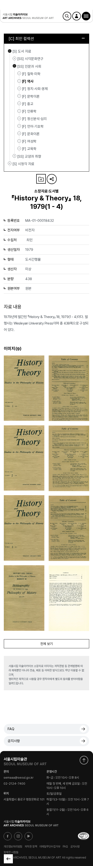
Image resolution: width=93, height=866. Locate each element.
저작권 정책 (31, 846)
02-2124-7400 (14, 784)
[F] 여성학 (29, 141)
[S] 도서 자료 (10, 51)
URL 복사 (52, 179)
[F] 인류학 (29, 111)
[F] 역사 (27, 81)
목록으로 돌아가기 (8, 858)
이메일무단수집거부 (49, 846)
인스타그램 (18, 836)
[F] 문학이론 (31, 96)
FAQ (11, 729)
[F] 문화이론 (31, 134)
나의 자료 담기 (41, 179)
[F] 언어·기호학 (33, 126)
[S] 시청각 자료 (10, 163)
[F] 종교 (27, 104)
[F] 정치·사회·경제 (35, 89)
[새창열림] (25, 760)
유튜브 (28, 836)
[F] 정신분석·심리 (34, 119)
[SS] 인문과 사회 (14, 66)
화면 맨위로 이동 (84, 760)
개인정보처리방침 (13, 846)
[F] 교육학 (29, 149)
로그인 (76, 16)
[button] (86, 16)
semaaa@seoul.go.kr (19, 778)
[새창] (83, 836)
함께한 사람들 (11, 852)
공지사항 (14, 741)
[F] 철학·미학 (31, 74)
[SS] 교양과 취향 (14, 156)
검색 (67, 16)
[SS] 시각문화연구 (14, 58)
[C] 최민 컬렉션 (21, 38)
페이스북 (7, 836)
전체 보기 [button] (46, 644)
